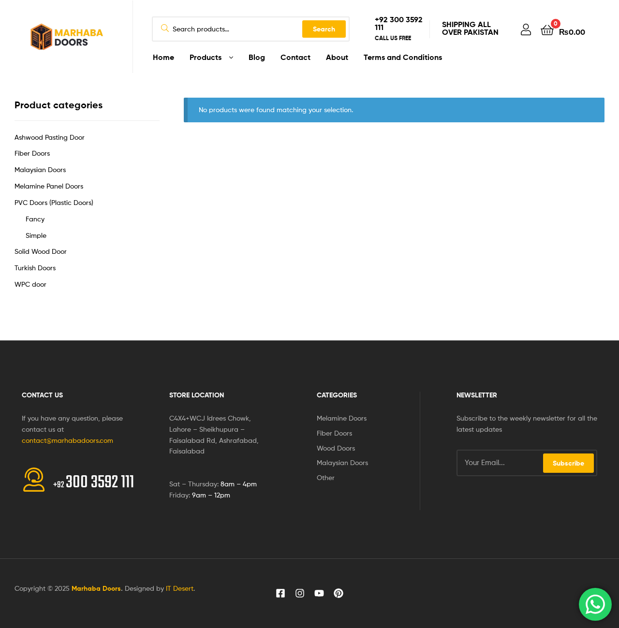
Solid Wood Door (41, 251)
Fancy (35, 219)
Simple (36, 235)
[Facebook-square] (280, 593)
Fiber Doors (32, 153)
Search (324, 29)
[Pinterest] (338, 593)
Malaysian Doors (40, 169)
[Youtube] (319, 593)
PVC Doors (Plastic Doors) (54, 202)
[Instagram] (300, 593)
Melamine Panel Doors (49, 186)
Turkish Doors (35, 267)
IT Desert (179, 588)
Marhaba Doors (96, 588)
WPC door (30, 284)
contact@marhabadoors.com (67, 440)
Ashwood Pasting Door (50, 137)
